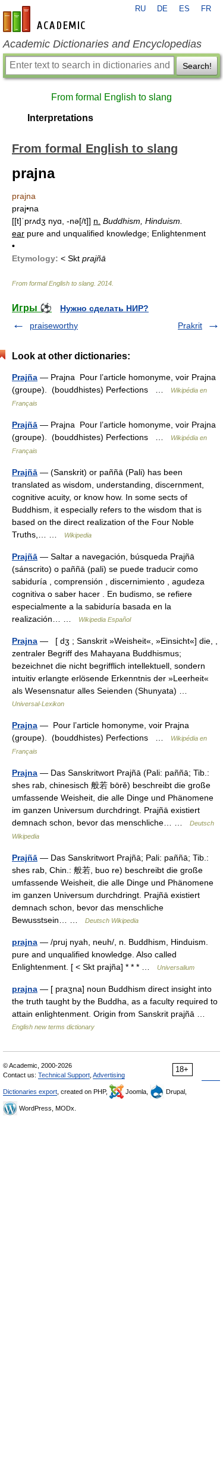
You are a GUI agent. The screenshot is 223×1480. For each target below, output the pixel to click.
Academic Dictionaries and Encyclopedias (102, 44)
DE (162, 9)
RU (140, 9)
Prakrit (190, 325)
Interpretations (60, 118)
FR (206, 9)
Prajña (24, 377)
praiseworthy (54, 325)
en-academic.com (46, 19)
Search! (197, 66)
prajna (24, 942)
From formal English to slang (111, 97)
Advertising (109, 1075)
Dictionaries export (30, 1091)
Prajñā (24, 424)
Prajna (24, 641)
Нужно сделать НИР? (104, 308)
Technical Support (64, 1075)
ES (184, 9)
